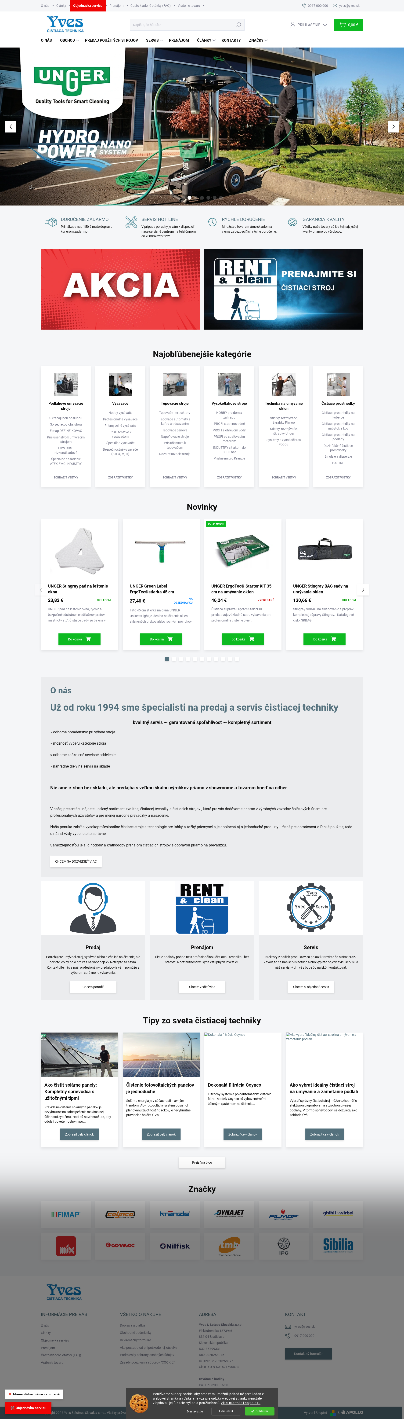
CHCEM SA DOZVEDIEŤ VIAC (76, 861)
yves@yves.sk (304, 1326)
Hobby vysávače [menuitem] (120, 413)
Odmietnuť (226, 1411)
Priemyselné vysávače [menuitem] (120, 425)
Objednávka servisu (87, 5)
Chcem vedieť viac (202, 987)
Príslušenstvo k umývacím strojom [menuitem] (66, 439)
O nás (45, 5)
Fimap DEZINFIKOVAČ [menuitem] (66, 431)
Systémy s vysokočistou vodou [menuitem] (284, 442)
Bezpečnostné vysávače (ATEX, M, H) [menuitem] (120, 452)
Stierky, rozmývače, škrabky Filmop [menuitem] (284, 420)
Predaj (93, 947)
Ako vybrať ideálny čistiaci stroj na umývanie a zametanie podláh (324, 1088)
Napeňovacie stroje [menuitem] (175, 436)
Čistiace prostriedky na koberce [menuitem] (338, 415)
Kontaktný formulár (308, 1354)
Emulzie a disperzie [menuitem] (338, 456)
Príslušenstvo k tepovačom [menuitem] (175, 445)
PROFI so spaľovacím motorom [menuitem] (229, 439)
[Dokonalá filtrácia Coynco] (242, 1055)
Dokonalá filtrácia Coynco (234, 1085)
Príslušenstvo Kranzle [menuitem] (229, 458)
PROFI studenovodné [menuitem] (229, 424)
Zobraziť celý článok (79, 1134)
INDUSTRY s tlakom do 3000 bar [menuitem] (229, 450)
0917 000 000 (304, 1336)
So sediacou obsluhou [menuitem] (66, 424)
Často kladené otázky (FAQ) (150, 5)
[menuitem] (48, 40)
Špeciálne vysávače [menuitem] (120, 443)
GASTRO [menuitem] (338, 463)
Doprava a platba (132, 1325)
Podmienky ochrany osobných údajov (147, 1355)
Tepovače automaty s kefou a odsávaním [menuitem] (174, 421)
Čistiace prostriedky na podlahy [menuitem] (338, 437)
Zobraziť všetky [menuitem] (66, 477)
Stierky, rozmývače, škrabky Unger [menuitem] (284, 431)
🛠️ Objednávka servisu (28, 1408)
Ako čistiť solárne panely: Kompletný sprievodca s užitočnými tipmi (70, 1091)
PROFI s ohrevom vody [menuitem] (229, 430)
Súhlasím (262, 1411)
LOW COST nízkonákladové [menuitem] (65, 450)
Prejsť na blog (202, 1162)
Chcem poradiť (93, 987)
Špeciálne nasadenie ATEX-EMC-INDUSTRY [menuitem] (66, 461)
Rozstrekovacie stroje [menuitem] (174, 454)
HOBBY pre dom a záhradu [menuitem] (229, 415)
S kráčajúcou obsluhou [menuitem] (65, 418)
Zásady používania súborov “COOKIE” (147, 1362)
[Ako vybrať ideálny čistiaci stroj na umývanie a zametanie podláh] (324, 1055)
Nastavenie (195, 1411)
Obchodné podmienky (136, 1332)
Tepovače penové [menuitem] (174, 430)
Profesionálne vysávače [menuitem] (120, 419)
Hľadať (238, 25)
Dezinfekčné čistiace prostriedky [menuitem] (338, 448)
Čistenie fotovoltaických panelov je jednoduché (160, 1088)
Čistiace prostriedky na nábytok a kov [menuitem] (338, 426)
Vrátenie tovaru (189, 5)
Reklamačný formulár (135, 1340)
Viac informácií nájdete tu (240, 1403)
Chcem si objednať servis (311, 987)
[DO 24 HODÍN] (242, 552)
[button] (16, 127)
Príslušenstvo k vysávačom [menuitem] (120, 434)
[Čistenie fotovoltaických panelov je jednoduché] (161, 1055)
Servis (311, 947)
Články (61, 5)
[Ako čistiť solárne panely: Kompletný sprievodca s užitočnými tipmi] (79, 1055)
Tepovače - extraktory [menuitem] (174, 413)
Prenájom (116, 5)
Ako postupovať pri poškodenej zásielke (148, 1347)
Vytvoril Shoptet (315, 1413)
